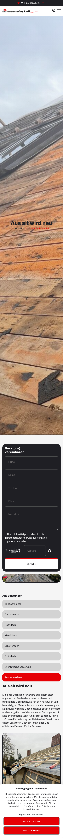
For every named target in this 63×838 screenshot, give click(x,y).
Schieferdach (12, 645)
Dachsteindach (13, 614)
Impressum (24, 814)
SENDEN (31, 563)
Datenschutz (38, 814)
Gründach (10, 656)
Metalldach (11, 635)
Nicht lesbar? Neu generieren (49, 550)
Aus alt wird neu (14, 677)
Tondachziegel (13, 604)
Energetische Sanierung (18, 666)
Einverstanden (31, 821)
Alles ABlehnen (31, 830)
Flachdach (10, 624)
